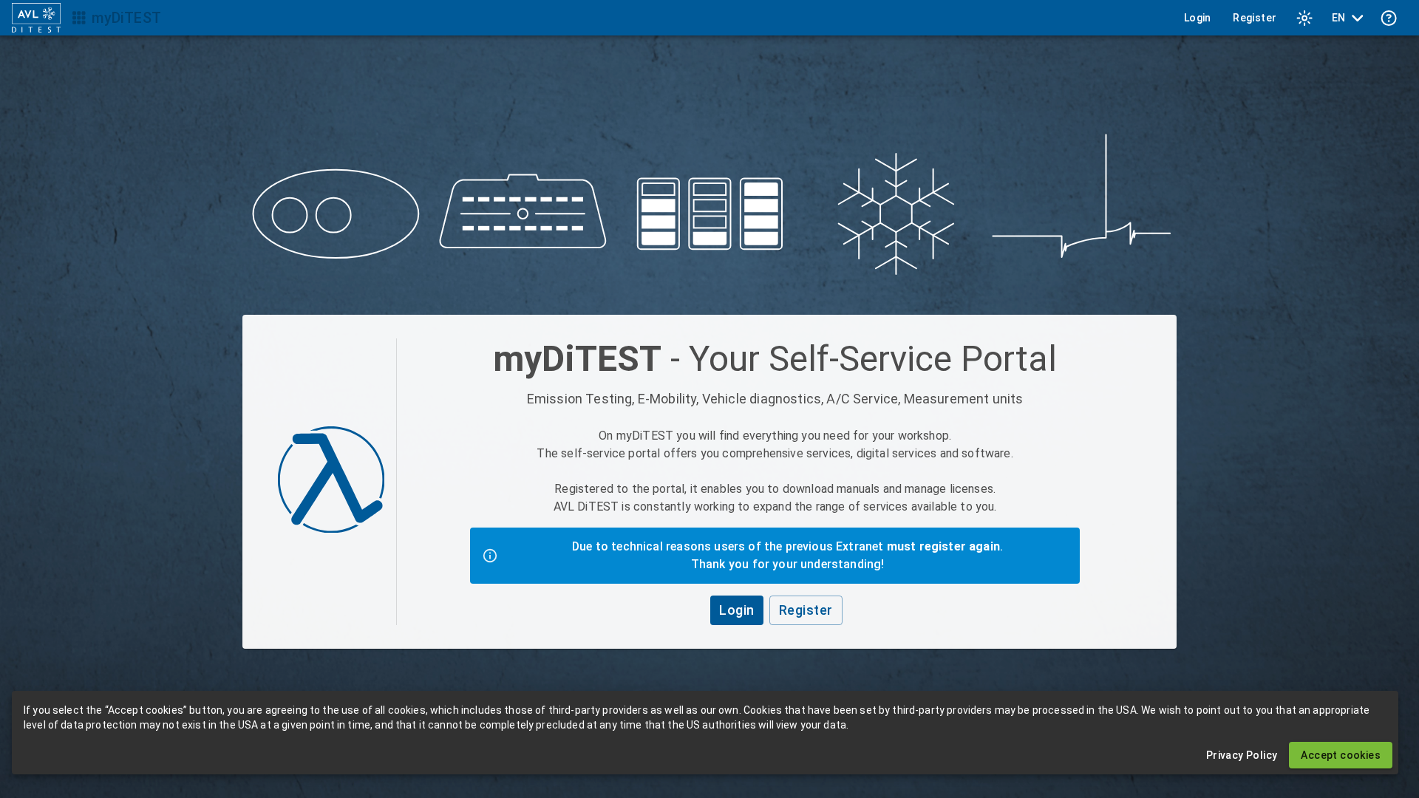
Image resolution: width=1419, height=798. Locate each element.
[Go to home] (36, 18)
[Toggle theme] (1304, 18)
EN (1339, 18)
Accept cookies (1341, 755)
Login (1197, 18)
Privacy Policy (1242, 755)
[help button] (1388, 18)
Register (1254, 18)
